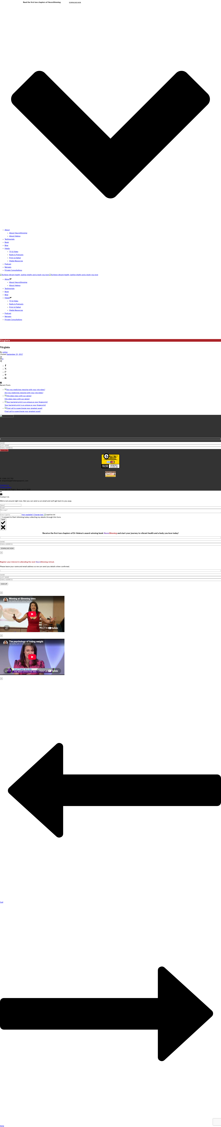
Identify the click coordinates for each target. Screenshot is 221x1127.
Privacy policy (5, 487)
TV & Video (13, 252)
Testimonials (10, 239)
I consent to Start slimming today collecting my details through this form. (31, 517)
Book (7, 242)
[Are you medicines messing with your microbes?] (25, 390)
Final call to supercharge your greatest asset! (23, 411)
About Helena (14, 236)
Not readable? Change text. (33, 515)
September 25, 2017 (15, 354)
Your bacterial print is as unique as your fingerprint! (25, 405)
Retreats (8, 267)
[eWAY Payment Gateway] (110, 468)
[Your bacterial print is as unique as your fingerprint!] (26, 402)
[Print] (1, 383)
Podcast (8, 264)
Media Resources (16, 261)
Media (7, 248)
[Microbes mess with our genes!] (18, 396)
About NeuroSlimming (18, 233)
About (7, 230)
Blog (6, 245)
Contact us (4, 485)
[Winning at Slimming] (49, 275)
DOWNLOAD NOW (75, 2)
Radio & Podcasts (16, 255)
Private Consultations (13, 270)
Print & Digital (15, 258)
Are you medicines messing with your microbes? (24, 393)
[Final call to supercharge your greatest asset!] (23, 408)
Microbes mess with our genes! (17, 399)
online (5, 352)
